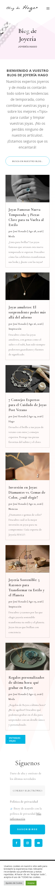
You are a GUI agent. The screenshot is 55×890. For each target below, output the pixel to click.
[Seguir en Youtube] (38, 843)
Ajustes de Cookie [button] (14, 883)
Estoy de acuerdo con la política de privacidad (26, 814)
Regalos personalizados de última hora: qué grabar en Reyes (26, 682)
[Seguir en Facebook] (16, 843)
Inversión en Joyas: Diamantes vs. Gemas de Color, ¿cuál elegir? (27, 492)
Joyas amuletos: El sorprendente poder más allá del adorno (27, 312)
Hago (12, 421)
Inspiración (15, 328)
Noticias (13, 509)
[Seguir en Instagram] (27, 843)
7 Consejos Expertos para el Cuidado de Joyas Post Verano (27, 405)
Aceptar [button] (31, 883)
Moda (12, 236)
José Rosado (20, 231)
